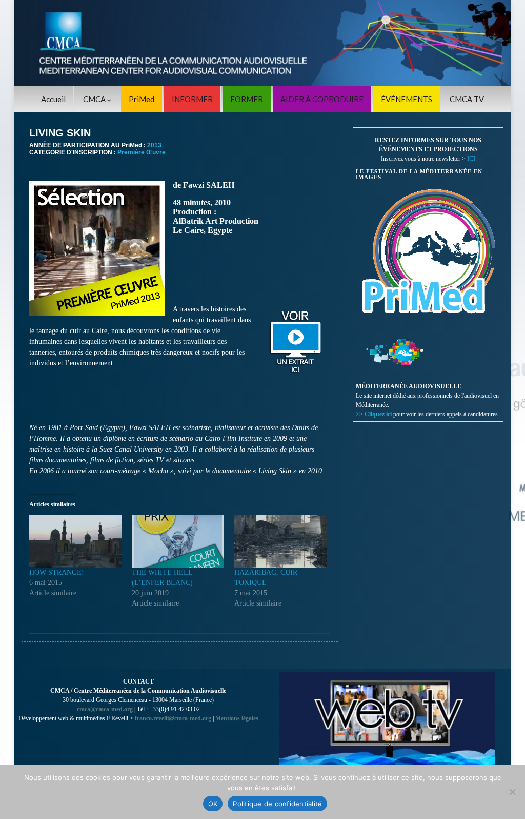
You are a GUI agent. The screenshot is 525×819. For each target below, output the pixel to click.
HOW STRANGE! (56, 572)
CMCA (95, 99)
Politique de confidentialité (277, 804)
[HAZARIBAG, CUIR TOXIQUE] (280, 541)
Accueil (53, 99)
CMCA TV (467, 99)
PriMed (141, 99)
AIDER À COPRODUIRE (322, 99)
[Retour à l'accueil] (262, 43)
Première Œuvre (141, 152)
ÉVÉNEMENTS (406, 99)
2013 (154, 145)
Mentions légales (236, 718)
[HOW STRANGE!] (75, 541)
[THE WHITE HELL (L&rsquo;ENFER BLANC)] (178, 541)
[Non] (512, 792)
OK (213, 804)
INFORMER (192, 99)
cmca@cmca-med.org (105, 709)
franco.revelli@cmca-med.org (173, 718)
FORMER (246, 99)
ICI (471, 158)
